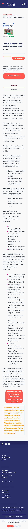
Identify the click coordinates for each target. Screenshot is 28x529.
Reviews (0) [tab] (14, 89)
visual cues (11, 71)
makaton (5, 69)
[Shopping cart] (25, 4)
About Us (4, 455)
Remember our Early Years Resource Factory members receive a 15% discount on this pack (14, 397)
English (9, 68)
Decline (17, 526)
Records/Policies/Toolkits (16, 66)
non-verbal (11, 69)
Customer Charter (6, 457)
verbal (5, 71)
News (3, 461)
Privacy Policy (5, 490)
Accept (10, 526)
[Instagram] (6, 444)
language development (17, 68)
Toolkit (20, 69)
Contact (4, 459)
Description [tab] (14, 85)
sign (16, 69)
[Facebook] (2, 444)
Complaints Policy (6, 495)
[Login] (23, 4)
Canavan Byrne (19, 516)
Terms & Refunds (6, 494)
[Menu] (3, 4)
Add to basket (18, 58)
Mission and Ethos (6, 497)
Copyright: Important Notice (13, 76)
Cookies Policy (5, 492)
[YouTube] (9, 444)
